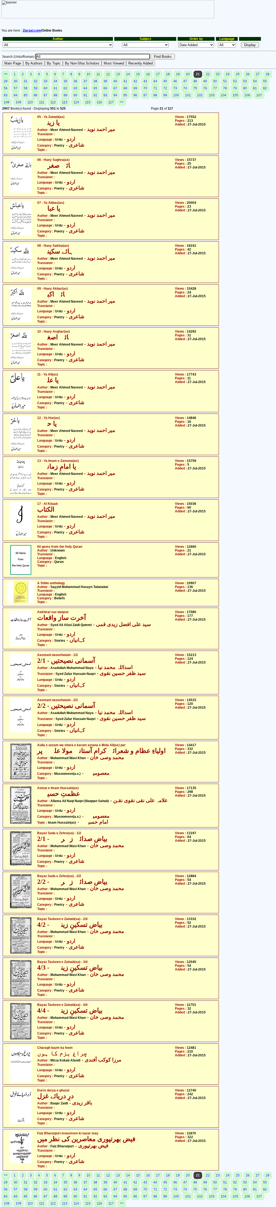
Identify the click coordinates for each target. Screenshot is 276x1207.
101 (188, 95)
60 (45, 88)
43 (145, 81)
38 (95, 81)
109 (18, 102)
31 (25, 81)
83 (6, 95)
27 (258, 74)
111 (41, 102)
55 (265, 81)
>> (122, 102)
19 (178, 74)
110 (30, 102)
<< (6, 74)
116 (99, 102)
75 (195, 88)
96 (135, 95)
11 (98, 74)
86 (35, 95)
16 (148, 74)
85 (25, 95)
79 (235, 88)
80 (245, 88)
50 (215, 81)
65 (95, 88)
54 (255, 81)
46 (175, 81)
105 (235, 95)
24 (228, 74)
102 (200, 95)
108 (6, 102)
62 (65, 88)
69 (135, 88)
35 (65, 81)
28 (268, 74)
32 (35, 81)
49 (205, 81)
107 (259, 95)
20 (188, 74)
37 (85, 81)
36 (75, 81)
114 (76, 102)
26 (248, 74)
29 (6, 81)
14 (128, 74)
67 (115, 88)
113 (64, 102)
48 (195, 81)
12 (108, 74)
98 (155, 95)
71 (155, 88)
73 (175, 88)
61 (55, 88)
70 (145, 88)
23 (218, 74)
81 (255, 88)
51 (225, 81)
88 (55, 95)
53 (245, 81)
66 (105, 88)
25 (238, 74)
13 (118, 74)
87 (45, 95)
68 (125, 88)
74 (185, 88)
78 (225, 88)
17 (158, 74)
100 (176, 95)
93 (105, 95)
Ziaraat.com (32, 30)
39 (105, 81)
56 (6, 88)
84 (16, 95)
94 (115, 95)
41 (125, 81)
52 (235, 81)
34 (55, 81)
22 (208, 74)
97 (145, 95)
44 (155, 81)
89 (65, 95)
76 (205, 88)
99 (165, 95)
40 (115, 81)
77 (215, 88)
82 (265, 88)
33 (45, 81)
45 (165, 81)
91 (85, 95)
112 (53, 102)
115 (88, 102)
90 (75, 95)
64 (85, 88)
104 (223, 95)
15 (138, 74)
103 (212, 95)
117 (111, 102)
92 (95, 95)
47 (185, 81)
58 (25, 88)
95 (125, 95)
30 (16, 81)
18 (168, 74)
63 (75, 88)
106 (247, 95)
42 (135, 81)
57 (16, 88)
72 (165, 88)
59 (35, 88)
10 (88, 74)
